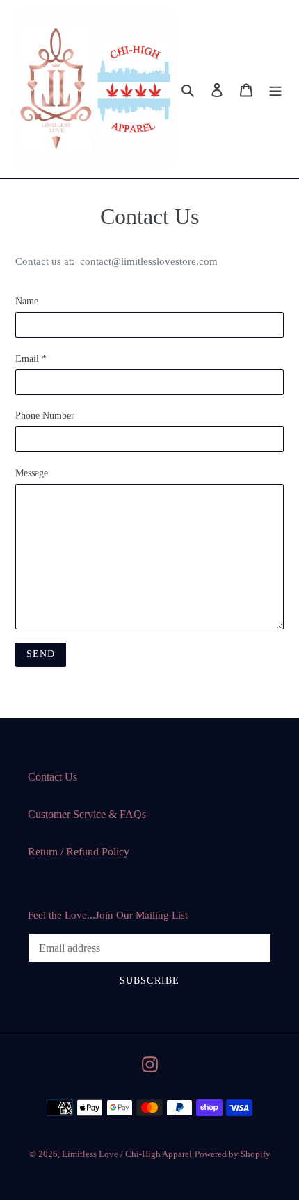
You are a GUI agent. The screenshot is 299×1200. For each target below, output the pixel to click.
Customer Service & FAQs (87, 814)
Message (31, 473)
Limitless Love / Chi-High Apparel (127, 1154)
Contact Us (52, 777)
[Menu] (275, 89)
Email (31, 359)
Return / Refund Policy (78, 852)
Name (26, 301)
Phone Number (44, 415)
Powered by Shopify (232, 1154)
